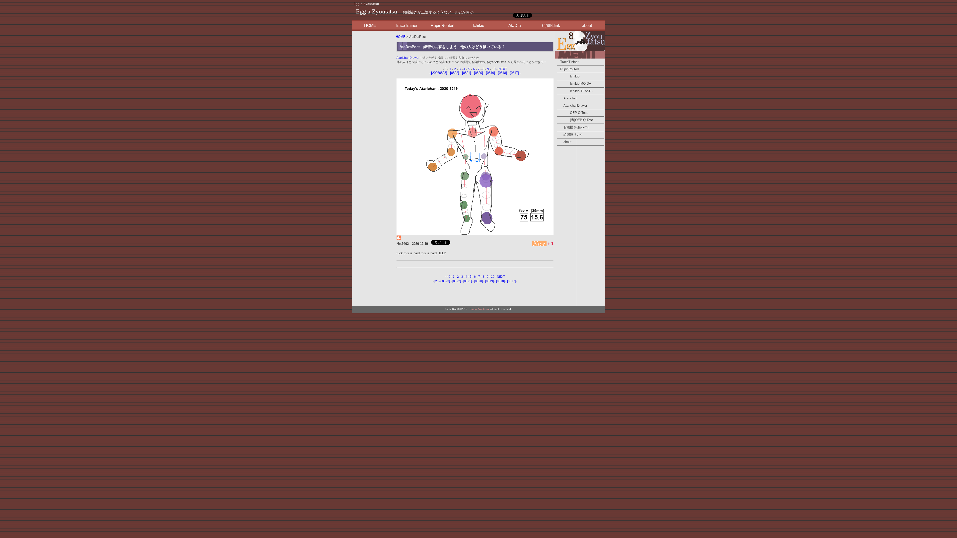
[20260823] (439, 73)
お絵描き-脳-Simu (573, 127)
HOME (370, 25)
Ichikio (478, 25)
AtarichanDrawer (408, 57)
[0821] (466, 73)
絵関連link (551, 25)
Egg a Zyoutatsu (366, 3)
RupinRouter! (442, 25)
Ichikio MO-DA (574, 83)
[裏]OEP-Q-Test (575, 120)
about (587, 25)
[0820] (478, 73)
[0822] (454, 73)
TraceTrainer (406, 25)
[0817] (514, 73)
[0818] (502, 73)
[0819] (490, 73)
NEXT (502, 69)
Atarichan (567, 98)
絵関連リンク (570, 134)
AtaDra (514, 25)
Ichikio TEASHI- (575, 91)
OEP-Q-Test (572, 113)
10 (493, 69)
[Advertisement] (373, 107)
